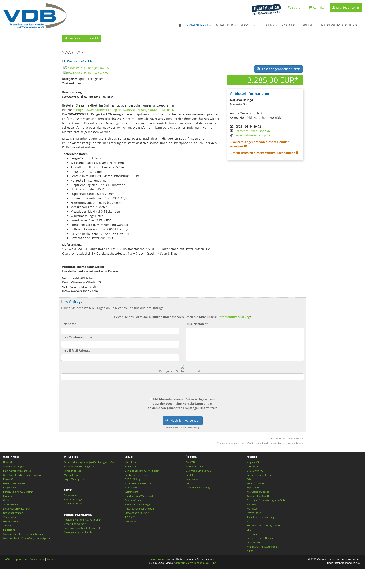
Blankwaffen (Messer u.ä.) (17, 470)
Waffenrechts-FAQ (74, 503)
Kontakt (190, 474)
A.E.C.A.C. (130, 517)
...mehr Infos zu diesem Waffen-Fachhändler (263, 153)
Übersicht (8, 462)
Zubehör (7, 525)
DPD (249, 529)
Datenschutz (36, 559)
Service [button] (247, 25)
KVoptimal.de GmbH (258, 496)
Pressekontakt (71, 495)
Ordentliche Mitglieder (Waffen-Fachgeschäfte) (89, 462)
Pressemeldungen (73, 499)
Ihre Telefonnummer (77, 337)
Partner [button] (289, 25)
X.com (189, 563)
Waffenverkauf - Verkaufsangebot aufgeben (27, 538)
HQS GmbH (253, 487)
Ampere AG (253, 462)
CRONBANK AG (255, 470)
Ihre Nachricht (197, 324)
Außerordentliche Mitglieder (79, 466)
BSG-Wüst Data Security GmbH (263, 525)
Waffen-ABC (131, 487)
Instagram (179, 563)
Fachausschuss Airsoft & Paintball (82, 528)
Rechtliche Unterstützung (260, 517)
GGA (249, 479)
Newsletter (130, 521)
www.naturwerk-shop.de (253, 135)
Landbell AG (253, 542)
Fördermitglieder (73, 470)
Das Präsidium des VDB (198, 470)
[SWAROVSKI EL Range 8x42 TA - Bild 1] (86, 68)
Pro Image (252, 508)
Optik (6, 500)
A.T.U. (250, 521)
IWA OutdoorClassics (258, 491)
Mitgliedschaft (71, 474)
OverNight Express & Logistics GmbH (266, 500)
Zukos (250, 550)
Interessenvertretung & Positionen (82, 519)
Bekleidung (9, 529)
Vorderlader (9, 517)
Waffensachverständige (137, 504)
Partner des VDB (194, 466)
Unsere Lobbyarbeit (75, 523)
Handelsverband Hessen (260, 538)
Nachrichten (131, 462)
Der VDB (190, 462)
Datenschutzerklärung (234, 317)
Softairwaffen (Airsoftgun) (17, 508)
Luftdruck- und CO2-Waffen (18, 491)
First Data (252, 533)
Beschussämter (133, 500)
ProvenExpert (254, 512)
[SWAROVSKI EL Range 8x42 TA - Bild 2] (86, 73)
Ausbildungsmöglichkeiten (139, 508)
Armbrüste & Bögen (14, 466)
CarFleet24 (252, 466)
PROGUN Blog (132, 479)
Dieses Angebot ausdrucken (280, 69)
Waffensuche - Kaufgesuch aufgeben (23, 533)
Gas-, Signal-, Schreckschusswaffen (22, 474)
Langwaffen (9, 487)
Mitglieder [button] (225, 25)
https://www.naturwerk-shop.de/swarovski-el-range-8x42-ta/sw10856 (125, 110)
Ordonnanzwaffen (13, 512)
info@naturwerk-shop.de (253, 131)
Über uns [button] (267, 25)
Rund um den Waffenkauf (139, 496)
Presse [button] (308, 25)
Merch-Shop (131, 466)
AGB (188, 483)
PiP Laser (251, 504)
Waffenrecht (131, 491)
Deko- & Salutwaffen (14, 483)
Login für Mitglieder (75, 479)
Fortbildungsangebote (137, 474)
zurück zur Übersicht (83, 38)
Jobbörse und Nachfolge (138, 483)
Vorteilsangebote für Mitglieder (142, 470)
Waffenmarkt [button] (198, 25)
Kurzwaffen (9, 479)
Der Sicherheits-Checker (259, 474)
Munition (8, 496)
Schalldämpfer (11, 504)
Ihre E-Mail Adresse (76, 350)
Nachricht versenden (184, 420)
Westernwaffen (11, 521)
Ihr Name (69, 324)
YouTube (211, 563)
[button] (180, 25)
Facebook (199, 563)
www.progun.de (159, 559)
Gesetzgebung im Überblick (79, 532)
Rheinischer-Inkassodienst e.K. (263, 546)
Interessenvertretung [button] (339, 25)
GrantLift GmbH (255, 483)
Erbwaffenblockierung (137, 512)
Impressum (192, 479)
